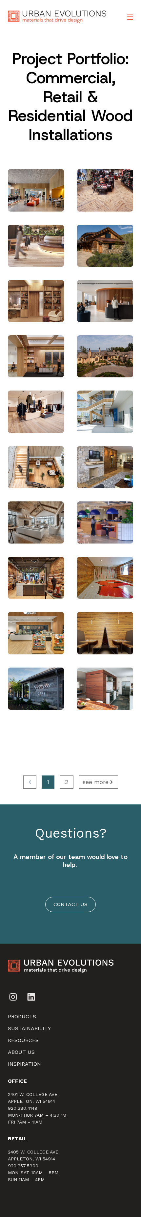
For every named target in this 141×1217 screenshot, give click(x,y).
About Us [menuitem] (21, 1052)
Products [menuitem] (22, 1016)
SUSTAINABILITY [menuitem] (29, 1028)
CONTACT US (70, 904)
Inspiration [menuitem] (24, 1064)
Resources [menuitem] (23, 1040)
